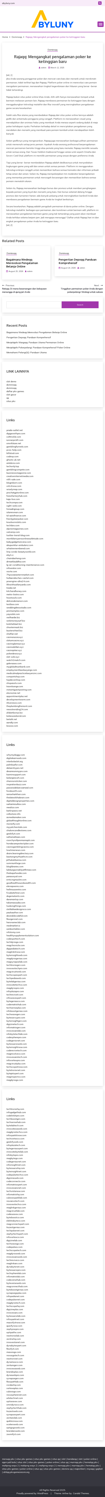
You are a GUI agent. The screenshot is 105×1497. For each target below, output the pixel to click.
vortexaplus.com (14, 1388)
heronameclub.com (15, 922)
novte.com (11, 571)
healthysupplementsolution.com (22, 935)
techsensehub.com (15, 1122)
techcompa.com (14, 502)
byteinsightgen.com (16, 1020)
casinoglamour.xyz (15, 643)
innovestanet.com (15, 1342)
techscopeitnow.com (16, 1066)
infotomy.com (13, 932)
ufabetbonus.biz (14, 712)
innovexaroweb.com (16, 1256)
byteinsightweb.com (16, 955)
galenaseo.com (13, 663)
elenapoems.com (15, 886)
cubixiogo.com (13, 1391)
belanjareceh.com (15, 777)
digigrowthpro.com (15, 433)
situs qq (56, 1459)
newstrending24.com (17, 709)
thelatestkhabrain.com (17, 797)
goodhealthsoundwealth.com (21, 883)
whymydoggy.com (15, 754)
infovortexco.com (15, 1237)
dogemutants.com (15, 896)
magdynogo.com (14, 1080)
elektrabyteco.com (15, 1220)
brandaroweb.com (15, 1431)
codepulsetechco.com (17, 1174)
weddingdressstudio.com (18, 607)
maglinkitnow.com (15, 952)
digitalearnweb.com (16, 758)
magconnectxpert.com (17, 1224)
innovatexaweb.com (16, 1128)
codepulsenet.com (15, 1299)
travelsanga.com (14, 686)
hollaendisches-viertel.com (19, 578)
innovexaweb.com (15, 1368)
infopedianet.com (15, 1296)
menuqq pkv (8, 1459)
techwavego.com (15, 1243)
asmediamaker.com (16, 817)
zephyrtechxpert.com (17, 1233)
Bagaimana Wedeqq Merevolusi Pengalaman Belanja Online (22, 263)
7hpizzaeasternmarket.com (20, 574)
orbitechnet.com (14, 1398)
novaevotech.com (15, 1201)
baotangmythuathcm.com (19, 856)
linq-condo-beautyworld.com (20, 551)
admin (43, 67)
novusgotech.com (15, 1355)
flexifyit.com (12, 1348)
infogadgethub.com (16, 1112)
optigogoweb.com (15, 1427)
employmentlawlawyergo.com (21, 670)
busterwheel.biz (14, 630)
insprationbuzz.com (16, 784)
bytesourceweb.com (16, 1043)
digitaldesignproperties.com (20, 800)
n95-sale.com (13, 479)
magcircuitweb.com (16, 971)
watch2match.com (15, 660)
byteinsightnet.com (16, 1171)
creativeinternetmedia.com (19, 476)
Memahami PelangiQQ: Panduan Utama (26, 352)
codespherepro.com (16, 1037)
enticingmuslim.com (16, 879)
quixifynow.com (14, 1325)
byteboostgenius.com (17, 1289)
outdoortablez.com (15, 929)
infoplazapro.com (15, 991)
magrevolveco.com (15, 1053)
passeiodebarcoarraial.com (19, 787)
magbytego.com (14, 1158)
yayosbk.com (13, 614)
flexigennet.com (14, 919)
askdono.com (13, 463)
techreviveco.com (15, 1260)
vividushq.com (13, 1385)
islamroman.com (14, 512)
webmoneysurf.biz (15, 620)
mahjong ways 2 (10, 1465)
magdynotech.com (15, 1302)
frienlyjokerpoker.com (17, 518)
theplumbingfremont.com (19, 706)
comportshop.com (15, 676)
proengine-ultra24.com (17, 581)
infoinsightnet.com (15, 1164)
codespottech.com (15, 938)
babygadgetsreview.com (18, 541)
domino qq (67, 1468)
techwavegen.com (15, 1014)
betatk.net (11, 719)
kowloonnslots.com (16, 522)
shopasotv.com (14, 683)
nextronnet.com (14, 1358)
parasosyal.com (14, 876)
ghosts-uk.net (13, 459)
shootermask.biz (14, 627)
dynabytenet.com (15, 1266)
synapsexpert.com (15, 1414)
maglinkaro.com (14, 1263)
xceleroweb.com (14, 1424)
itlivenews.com (14, 702)
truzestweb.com (14, 1411)
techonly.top (12, 466)
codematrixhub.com (16, 1004)
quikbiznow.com (14, 1421)
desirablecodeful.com (16, 915)
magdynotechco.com (16, 1132)
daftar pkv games (15, 391)
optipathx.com (13, 1332)
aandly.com (12, 722)
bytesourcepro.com (15, 1270)
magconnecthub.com (16, 1286)
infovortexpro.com (15, 1060)
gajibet (99, 1468)
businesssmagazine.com (18, 472)
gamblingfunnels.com (17, 446)
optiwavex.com (14, 1401)
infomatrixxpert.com (16, 1184)
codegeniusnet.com (16, 1161)
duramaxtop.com (14, 899)
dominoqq (11, 384)
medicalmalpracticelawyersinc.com (24, 673)
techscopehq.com (15, 1306)
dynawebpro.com (15, 1375)
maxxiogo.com (13, 1352)
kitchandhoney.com (16, 591)
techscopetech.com (16, 1250)
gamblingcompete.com (17, 469)
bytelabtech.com (14, 1125)
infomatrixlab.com (15, 1276)
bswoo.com (12, 725)
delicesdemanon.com (17, 601)
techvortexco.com (15, 1138)
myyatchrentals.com (16, 827)
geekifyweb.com (14, 1141)
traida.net (11, 587)
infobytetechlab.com (16, 1034)
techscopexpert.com (16, 975)
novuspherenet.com (16, 1394)
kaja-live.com (13, 499)
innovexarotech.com (16, 1057)
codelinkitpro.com (15, 1115)
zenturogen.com (14, 1365)
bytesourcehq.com (15, 1168)
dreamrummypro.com (16, 771)
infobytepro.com (14, 1155)
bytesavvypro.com (15, 1017)
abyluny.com (8, 3)
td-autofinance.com (16, 515)
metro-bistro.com (15, 594)
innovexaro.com (14, 1312)
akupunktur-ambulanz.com (19, 545)
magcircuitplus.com (15, 1063)
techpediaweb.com (16, 978)
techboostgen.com (15, 1118)
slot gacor (11, 394)
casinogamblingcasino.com (20, 846)
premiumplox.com (15, 610)
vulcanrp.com (13, 532)
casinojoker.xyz (14, 650)
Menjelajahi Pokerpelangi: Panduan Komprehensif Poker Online (38, 347)
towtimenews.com (15, 850)
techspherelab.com (16, 1273)
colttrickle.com (13, 436)
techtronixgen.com (15, 965)
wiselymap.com (14, 489)
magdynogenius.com (16, 958)
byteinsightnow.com (16, 1047)
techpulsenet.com (15, 1230)
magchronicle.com (15, 945)
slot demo (11, 381)
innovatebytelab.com (17, 1151)
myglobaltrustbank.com (18, 666)
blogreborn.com (14, 482)
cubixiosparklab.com (16, 1197)
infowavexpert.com (16, 997)
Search (80, 305)
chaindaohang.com (16, 558)
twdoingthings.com (16, 906)
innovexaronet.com (16, 1187)
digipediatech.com (15, 948)
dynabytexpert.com (16, 1345)
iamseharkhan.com (16, 794)
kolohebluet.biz (14, 624)
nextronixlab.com (15, 1335)
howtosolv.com (14, 597)
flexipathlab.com (14, 1381)
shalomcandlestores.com (18, 830)
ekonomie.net (13, 693)
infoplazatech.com (15, 1145)
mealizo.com (12, 807)
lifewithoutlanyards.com (18, 584)
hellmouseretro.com (16, 889)
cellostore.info (13, 814)
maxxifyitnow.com (15, 1322)
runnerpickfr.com (14, 440)
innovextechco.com (16, 1204)
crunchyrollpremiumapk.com (20, 840)
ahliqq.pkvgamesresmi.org (16, 1472)
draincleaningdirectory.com (19, 853)
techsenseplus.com (16, 1007)
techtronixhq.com (15, 1109)
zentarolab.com (14, 1417)
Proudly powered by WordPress (32, 1493)
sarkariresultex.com (16, 804)
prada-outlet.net (14, 430)
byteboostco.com (15, 1217)
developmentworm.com (18, 699)
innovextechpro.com (16, 968)
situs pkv (10, 401)
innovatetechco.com (16, 984)
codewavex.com (14, 1214)
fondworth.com (14, 791)
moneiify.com (13, 823)
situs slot (22, 1462)
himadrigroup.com (15, 509)
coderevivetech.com (16, 1050)
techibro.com (12, 525)
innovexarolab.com (16, 1030)
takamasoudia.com (15, 902)
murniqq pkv (76, 1462)
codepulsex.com (14, 1247)
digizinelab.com (14, 1240)
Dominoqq (52, 49)
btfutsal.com (12, 453)
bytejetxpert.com (15, 1073)
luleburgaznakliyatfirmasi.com (21, 869)
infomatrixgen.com (15, 1027)
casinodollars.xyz (15, 647)
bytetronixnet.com (15, 1070)
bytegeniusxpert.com (17, 1148)
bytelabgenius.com (15, 981)
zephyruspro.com (15, 1329)
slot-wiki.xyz (12, 656)
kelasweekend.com (16, 716)
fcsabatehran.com (15, 892)
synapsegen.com (15, 1378)
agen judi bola (9, 1462)
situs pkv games (24, 1459)
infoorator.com (13, 568)
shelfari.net (12, 633)
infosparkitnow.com (16, 1135)
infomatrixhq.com (15, 1194)
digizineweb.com (14, 1178)
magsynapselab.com (16, 961)
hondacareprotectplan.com (19, 843)
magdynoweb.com (15, 1253)
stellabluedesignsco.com (18, 909)
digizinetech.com (14, 1024)
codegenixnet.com (15, 1040)
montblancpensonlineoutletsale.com (24, 538)
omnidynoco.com (15, 1404)
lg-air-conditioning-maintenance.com (25, 564)
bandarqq (72, 1459)
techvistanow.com (15, 1191)
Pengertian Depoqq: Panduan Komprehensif (78, 261)
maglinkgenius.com (16, 1207)
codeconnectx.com (15, 1181)
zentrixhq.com (13, 1339)
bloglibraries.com (14, 866)
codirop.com (12, 456)
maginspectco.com (15, 1076)
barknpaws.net (14, 810)
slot (63, 1459)
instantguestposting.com (18, 689)
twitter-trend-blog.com (18, 535)
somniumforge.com (15, 863)
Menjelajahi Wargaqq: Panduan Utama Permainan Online (35, 342)
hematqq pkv (91, 1462)
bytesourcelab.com (15, 1316)
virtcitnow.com (13, 486)
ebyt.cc (10, 555)
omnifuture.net (13, 443)
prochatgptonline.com (17, 492)
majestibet (79, 1468)
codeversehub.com (15, 1279)
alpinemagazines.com (17, 528)
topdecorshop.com (15, 679)
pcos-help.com (13, 449)
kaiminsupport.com (16, 774)
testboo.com (12, 604)
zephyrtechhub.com (16, 1408)
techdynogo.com (14, 942)
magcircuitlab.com (15, 1210)
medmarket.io (13, 925)
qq (7, 397)
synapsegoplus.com (16, 1293)
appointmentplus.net (17, 696)
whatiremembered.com (18, 548)
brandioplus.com (14, 1371)
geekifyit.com (13, 833)
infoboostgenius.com (16, 1011)
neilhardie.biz (13, 617)
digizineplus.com (14, 1309)
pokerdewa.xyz (14, 653)
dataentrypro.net (14, 768)
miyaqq (90, 1468)
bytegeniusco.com (15, 1001)
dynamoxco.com (14, 1362)
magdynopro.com (15, 988)
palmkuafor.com (14, 764)
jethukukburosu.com (16, 860)
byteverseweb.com (16, 1283)
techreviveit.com (14, 994)
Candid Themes (81, 1493)
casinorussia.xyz (14, 637)
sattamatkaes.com (15, 837)
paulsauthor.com (14, 912)
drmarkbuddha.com (16, 561)
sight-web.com (14, 505)
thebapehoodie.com (16, 873)
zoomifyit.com (13, 1434)
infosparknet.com (15, 1319)
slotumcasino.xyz (15, 640)
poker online (90, 1459)
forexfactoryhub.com (16, 495)
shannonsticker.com (16, 781)
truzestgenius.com (15, 1227)
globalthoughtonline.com (18, 820)
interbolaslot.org (14, 761)
